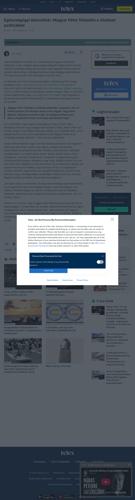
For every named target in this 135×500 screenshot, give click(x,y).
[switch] (100, 262)
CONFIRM (48, 271)
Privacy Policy (82, 280)
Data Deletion (52, 280)
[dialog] (67, 250)
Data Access (67, 280)
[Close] (113, 220)
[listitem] (66, 256)
